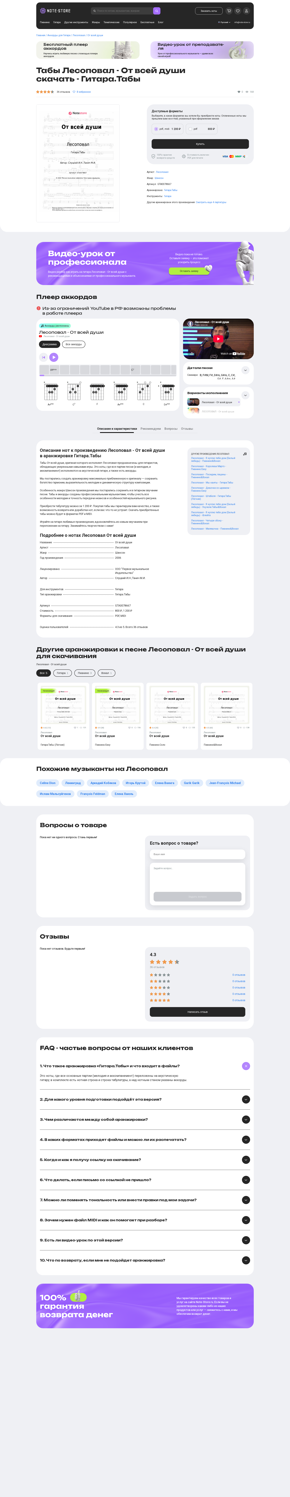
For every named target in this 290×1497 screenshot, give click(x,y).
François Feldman (93, 794)
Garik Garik (192, 783)
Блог (160, 22)
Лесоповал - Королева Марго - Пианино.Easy (208, 468)
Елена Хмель (124, 794)
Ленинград (73, 783)
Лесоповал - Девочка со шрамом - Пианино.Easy (211, 489)
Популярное (130, 22)
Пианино (45, 22)
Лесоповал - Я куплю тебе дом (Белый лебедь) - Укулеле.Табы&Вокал (213, 506)
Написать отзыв (198, 1011)
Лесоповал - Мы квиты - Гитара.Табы (212, 482)
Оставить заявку (189, 271)
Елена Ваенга (164, 783)
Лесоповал (162, 172)
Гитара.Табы (170, 190)
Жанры (96, 22)
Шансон (159, 178)
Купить (200, 143)
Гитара (57, 22)
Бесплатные (147, 22)
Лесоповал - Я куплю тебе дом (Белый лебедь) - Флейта (213, 514)
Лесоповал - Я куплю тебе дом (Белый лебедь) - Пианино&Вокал (213, 459)
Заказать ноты (209, 11)
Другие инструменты (76, 22)
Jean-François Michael (225, 783)
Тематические (111, 22)
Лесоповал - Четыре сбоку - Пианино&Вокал (207, 522)
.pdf (195, 128)
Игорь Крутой (135, 783)
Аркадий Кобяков (103, 783)
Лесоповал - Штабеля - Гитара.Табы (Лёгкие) (211, 497)
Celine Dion (47, 783)
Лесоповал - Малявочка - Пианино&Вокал (214, 528)
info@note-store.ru (242, 22)
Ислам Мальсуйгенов (55, 794)
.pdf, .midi (164, 128)
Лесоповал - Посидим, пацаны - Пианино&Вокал (209, 476)
